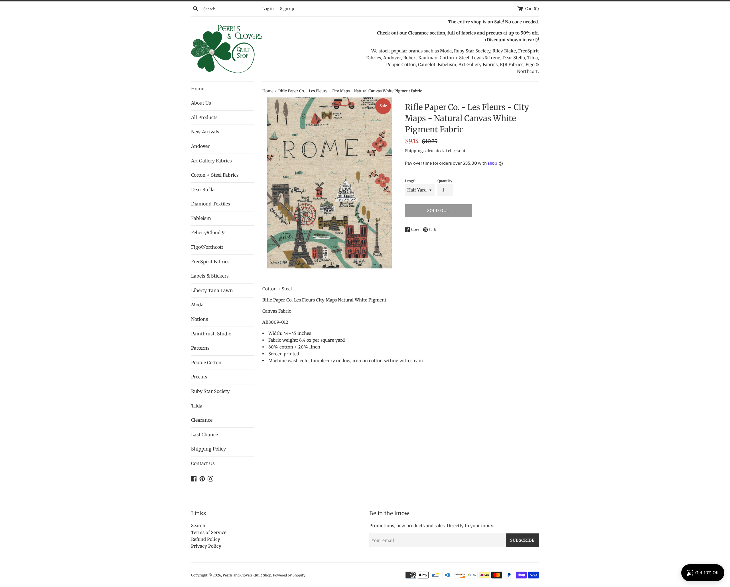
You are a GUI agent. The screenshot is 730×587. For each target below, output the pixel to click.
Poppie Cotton (206, 362)
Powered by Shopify (289, 575)
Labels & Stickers (210, 276)
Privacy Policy (206, 546)
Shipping (414, 150)
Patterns (200, 348)
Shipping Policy (208, 449)
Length (411, 181)
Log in (268, 8)
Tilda (196, 406)
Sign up (287, 8)
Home (197, 88)
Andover (200, 146)
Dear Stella (203, 189)
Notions (199, 319)
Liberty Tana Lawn (212, 290)
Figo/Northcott (207, 247)
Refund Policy (205, 539)
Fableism (201, 218)
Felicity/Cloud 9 (208, 232)
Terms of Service (208, 532)
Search (198, 525)
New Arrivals (205, 131)
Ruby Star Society (210, 391)
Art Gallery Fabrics (211, 161)
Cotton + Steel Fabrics (215, 175)
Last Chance (204, 434)
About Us (201, 103)
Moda (197, 304)
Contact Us (203, 463)
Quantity (444, 181)
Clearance (201, 420)
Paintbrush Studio (211, 334)
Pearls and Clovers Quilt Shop (247, 575)
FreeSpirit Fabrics (210, 261)
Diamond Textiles (210, 204)
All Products (204, 117)
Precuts (199, 377)
